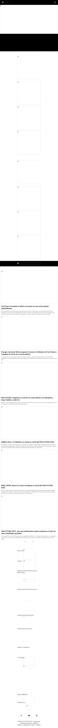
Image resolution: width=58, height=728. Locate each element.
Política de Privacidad (26, 723)
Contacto (38, 724)
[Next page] (33, 542)
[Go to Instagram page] (36, 715)
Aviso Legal (37, 721)
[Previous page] (25, 542)
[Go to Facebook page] (29, 715)
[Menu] (55, 2)
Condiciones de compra (29, 724)
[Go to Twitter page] (21, 715)
